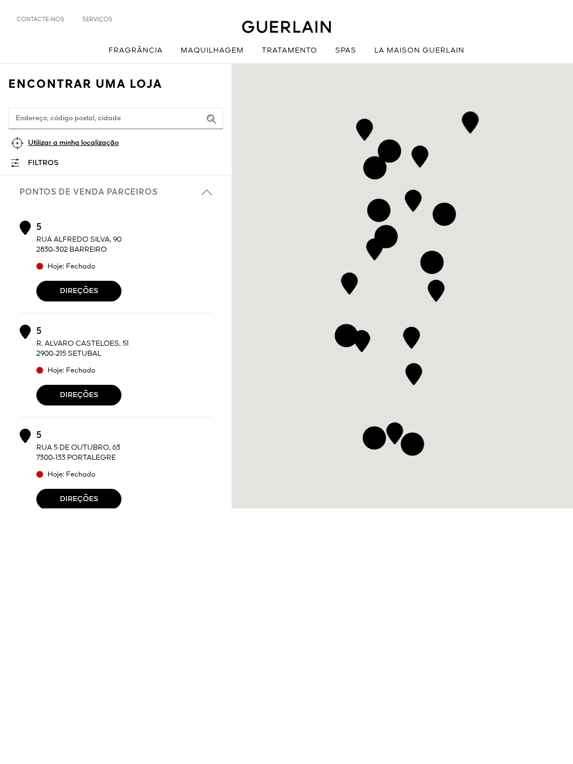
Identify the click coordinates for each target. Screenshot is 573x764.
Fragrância (136, 50)
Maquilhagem (212, 50)
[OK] (211, 119)
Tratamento (289, 50)
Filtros (43, 163)
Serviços (97, 19)
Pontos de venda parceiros (89, 192)
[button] (436, 289)
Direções (79, 291)
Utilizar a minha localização (73, 143)
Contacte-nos (40, 19)
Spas (345, 50)
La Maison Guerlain (419, 50)
